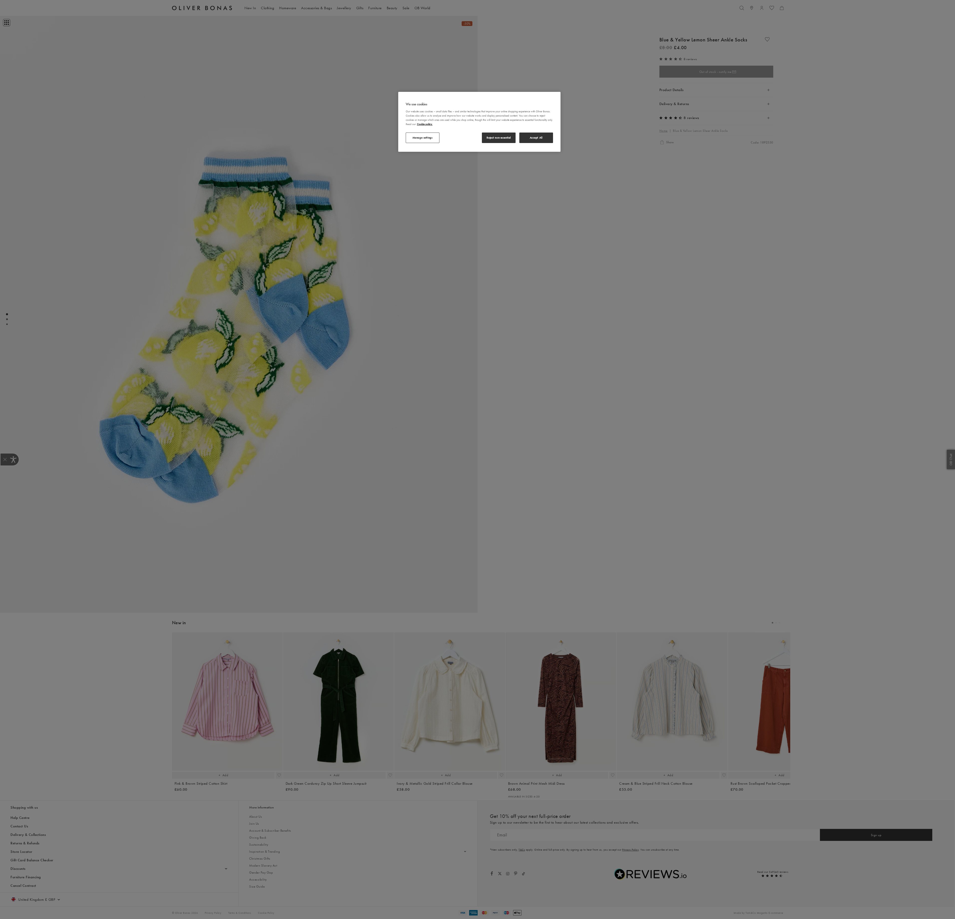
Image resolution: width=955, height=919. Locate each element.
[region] (479, 122)
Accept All (536, 137)
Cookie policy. (425, 124)
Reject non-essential (499, 137)
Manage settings (422, 137)
